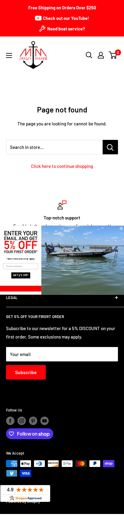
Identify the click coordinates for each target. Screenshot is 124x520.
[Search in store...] (110, 147)
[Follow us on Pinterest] (33, 421)
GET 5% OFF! (21, 275)
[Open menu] (9, 55)
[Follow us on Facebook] (10, 421)
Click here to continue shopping (62, 166)
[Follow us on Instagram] (21, 421)
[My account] (101, 55)
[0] (113, 55)
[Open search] (89, 55)
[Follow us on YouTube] (44, 421)
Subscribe (26, 372)
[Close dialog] (121, 228)
